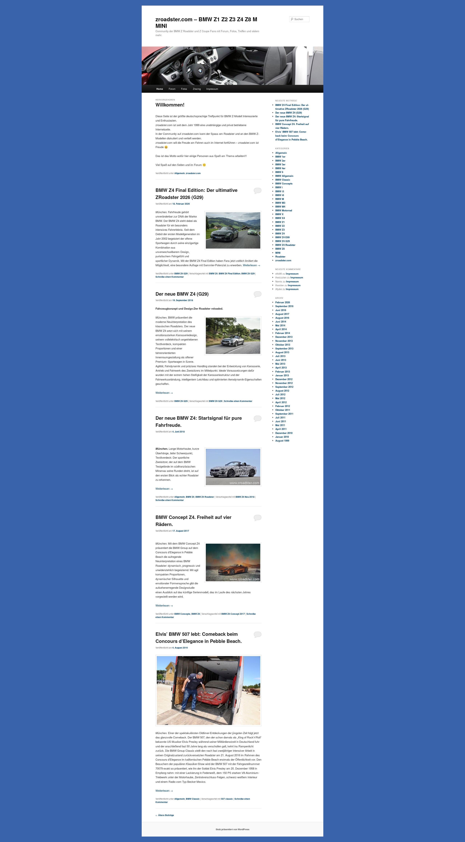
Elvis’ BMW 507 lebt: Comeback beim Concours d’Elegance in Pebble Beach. (291, 135)
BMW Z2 (280, 225)
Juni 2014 (280, 321)
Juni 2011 (280, 421)
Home (159, 88)
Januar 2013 (282, 375)
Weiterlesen (251, 265)
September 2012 (284, 386)
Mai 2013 (280, 363)
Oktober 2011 (282, 410)
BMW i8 (279, 195)
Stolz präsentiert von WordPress (232, 829)
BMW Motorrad (283, 210)
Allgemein (179, 173)
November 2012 (284, 383)
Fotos (184, 88)
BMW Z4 (213, 273)
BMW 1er (280, 156)
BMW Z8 (280, 248)
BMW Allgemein (284, 176)
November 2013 (284, 341)
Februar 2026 (282, 302)
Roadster (280, 256)
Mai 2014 (280, 325)
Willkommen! (170, 104)
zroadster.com (193, 173)
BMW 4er (280, 168)
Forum (172, 88)
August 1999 (282, 440)
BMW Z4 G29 (181, 273)
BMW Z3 (280, 229)
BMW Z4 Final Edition (229, 273)
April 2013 (281, 367)
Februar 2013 (282, 371)
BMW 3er (280, 164)
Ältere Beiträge (164, 815)
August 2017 (282, 314)
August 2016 (282, 317)
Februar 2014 (282, 333)
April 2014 (281, 329)
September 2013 (284, 348)
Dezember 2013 (283, 337)
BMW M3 (280, 202)
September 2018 (284, 306)
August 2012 (282, 390)
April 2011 (281, 429)
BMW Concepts (182, 613)
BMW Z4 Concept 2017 (233, 613)
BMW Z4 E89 (282, 237)
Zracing (197, 88)
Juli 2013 (280, 356)
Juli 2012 (280, 394)
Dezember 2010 (283, 433)
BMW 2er (280, 160)
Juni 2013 (280, 360)
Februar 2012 (282, 406)
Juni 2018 (280, 310)
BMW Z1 (280, 222)
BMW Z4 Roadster (204, 496)
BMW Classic (193, 798)
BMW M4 (280, 206)
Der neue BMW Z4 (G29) (182, 293)
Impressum (212, 88)
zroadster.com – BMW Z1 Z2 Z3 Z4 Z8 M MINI (206, 22)
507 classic (227, 798)
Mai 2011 (280, 425)
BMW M (279, 199)
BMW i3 (279, 191)
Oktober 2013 (282, 344)
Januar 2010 (282, 436)
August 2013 (282, 352)
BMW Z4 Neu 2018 (245, 496)
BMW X (279, 214)
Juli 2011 (280, 417)
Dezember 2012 (283, 379)
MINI (277, 252)
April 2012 (281, 402)
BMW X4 (280, 218)
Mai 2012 (280, 398)
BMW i (279, 187)
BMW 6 (279, 172)
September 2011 (284, 413)
